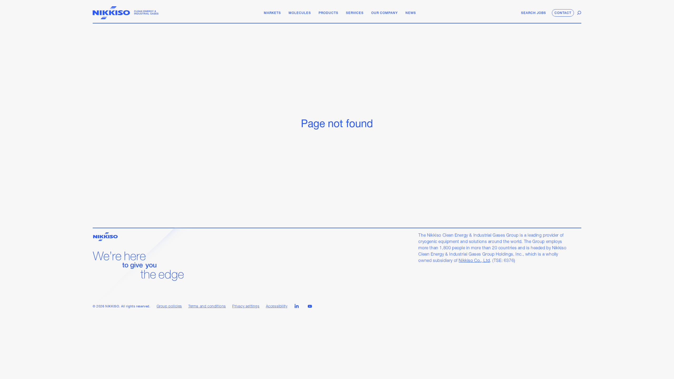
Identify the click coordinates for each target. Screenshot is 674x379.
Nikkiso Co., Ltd (474, 261)
